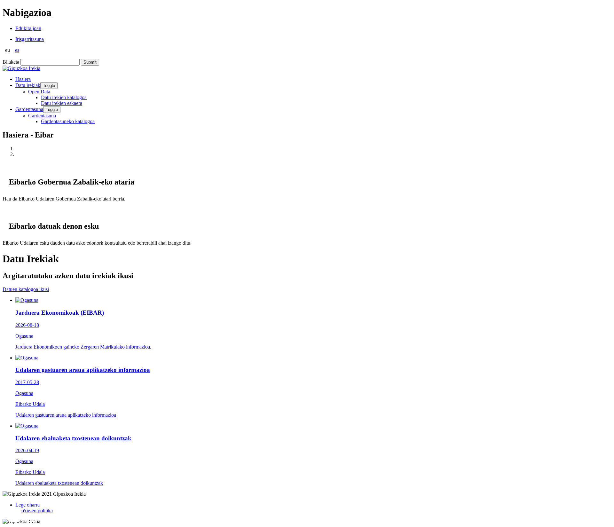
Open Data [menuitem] (39, 91)
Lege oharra (27, 504)
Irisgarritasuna (29, 39)
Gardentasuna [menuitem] (42, 115)
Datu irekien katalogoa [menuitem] (64, 97)
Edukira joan (28, 28)
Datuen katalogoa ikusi (26, 289)
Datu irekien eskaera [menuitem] (61, 103)
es (17, 50)
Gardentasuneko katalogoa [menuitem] (68, 121)
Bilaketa (11, 62)
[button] (14, 515)
